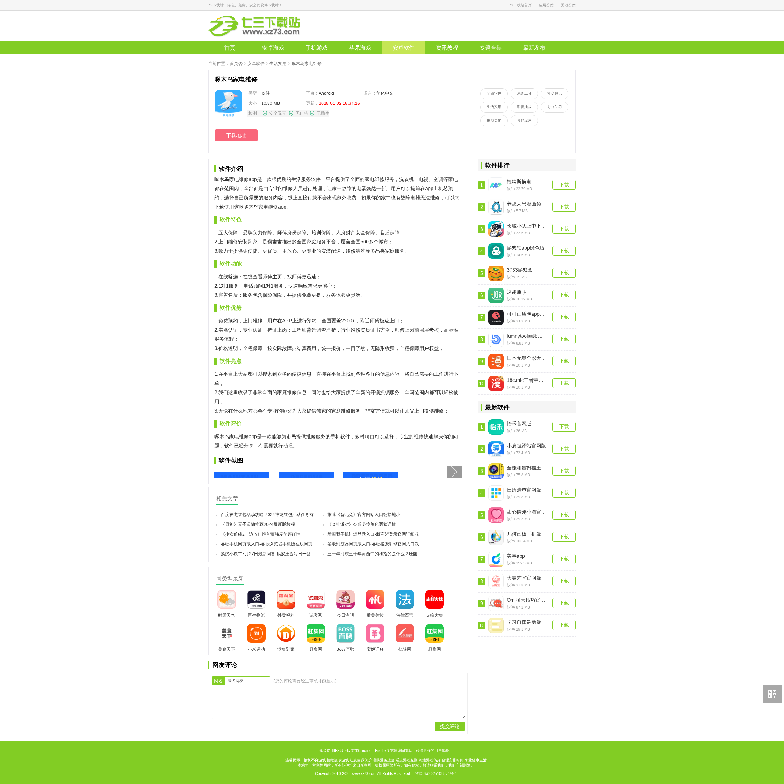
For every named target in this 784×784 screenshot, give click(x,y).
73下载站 (263, 26)
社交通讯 (554, 93)
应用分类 (546, 5)
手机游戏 (317, 48)
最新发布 (534, 48)
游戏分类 (568, 5)
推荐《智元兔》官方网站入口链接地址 (363, 514)
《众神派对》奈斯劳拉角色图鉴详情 (361, 524)
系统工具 (524, 93)
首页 (229, 48)
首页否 (236, 63)
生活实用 (278, 63)
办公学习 (554, 107)
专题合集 (491, 48)
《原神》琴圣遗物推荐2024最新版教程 (258, 524)
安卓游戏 (273, 48)
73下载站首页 (520, 5)
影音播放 (524, 107)
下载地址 (236, 135)
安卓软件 (404, 48)
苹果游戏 (360, 48)
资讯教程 (447, 48)
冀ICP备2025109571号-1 (436, 773)
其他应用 (524, 120)
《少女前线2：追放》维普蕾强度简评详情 (260, 534)
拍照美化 (494, 120)
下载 (564, 184)
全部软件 (494, 93)
